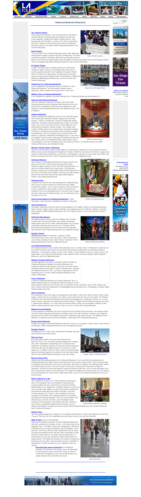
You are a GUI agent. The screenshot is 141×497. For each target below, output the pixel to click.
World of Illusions (38, 293)
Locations (63, 16)
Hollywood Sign (37, 180)
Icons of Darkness (38, 278)
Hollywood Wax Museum (40, 217)
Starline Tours (36, 412)
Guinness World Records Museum (44, 100)
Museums (94, 16)
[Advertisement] (20, 50)
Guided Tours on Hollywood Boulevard (46, 84)
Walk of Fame (36, 420)
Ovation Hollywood (38, 114)
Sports (84, 16)
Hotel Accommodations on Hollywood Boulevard (49, 199)
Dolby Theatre (36, 51)
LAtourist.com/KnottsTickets (120, 170)
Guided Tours (74, 16)
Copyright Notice (108, 482)
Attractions (18, 16)
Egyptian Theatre (37, 233)
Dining (111, 16)
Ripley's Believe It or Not (40, 379)
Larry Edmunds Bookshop (41, 246)
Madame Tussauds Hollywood (42, 260)
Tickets (53, 16)
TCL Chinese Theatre (39, 33)
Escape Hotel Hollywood (40, 321)
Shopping (28, 16)
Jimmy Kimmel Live (38, 205)
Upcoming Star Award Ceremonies (49, 447)
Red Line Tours (37, 337)
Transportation (121, 16)
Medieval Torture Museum (41, 309)
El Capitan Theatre (38, 66)
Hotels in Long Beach (121, 90)
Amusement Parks (41, 16)
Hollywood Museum (38, 160)
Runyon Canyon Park (39, 358)
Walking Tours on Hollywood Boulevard (46, 94)
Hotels (103, 16)
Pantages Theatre (38, 329)
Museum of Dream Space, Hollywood (45, 148)
